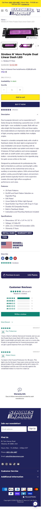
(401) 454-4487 (14, 2)
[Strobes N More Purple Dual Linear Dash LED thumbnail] (9, 45)
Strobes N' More (9, 61)
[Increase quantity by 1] (20, 90)
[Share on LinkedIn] (11, 258)
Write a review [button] (20, 314)
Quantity (4, 85)
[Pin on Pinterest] (15, 258)
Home (3, 20)
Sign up (32, 428)
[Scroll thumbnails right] (37, 46)
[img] (5, 328)
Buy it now (20, 104)
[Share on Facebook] (2, 258)
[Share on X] (6, 258)
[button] (6, 263)
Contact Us (25, 4)
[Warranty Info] (20, 394)
